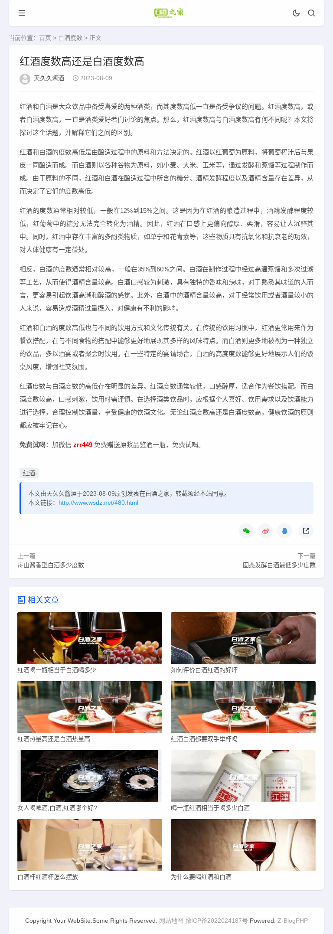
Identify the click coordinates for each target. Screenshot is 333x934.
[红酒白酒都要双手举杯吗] (243, 709)
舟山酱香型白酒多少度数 (50, 565)
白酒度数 (70, 37)
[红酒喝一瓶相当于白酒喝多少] (89, 640)
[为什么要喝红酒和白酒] (243, 847)
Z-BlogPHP (293, 920)
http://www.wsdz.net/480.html (98, 502)
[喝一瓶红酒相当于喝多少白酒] (243, 778)
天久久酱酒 (49, 78)
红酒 (29, 473)
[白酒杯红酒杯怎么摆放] (89, 847)
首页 (45, 37)
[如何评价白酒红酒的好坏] (243, 640)
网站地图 (171, 920)
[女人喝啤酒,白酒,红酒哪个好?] (89, 778)
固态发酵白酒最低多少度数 (279, 565)
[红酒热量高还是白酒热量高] (89, 709)
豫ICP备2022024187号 (216, 920)
